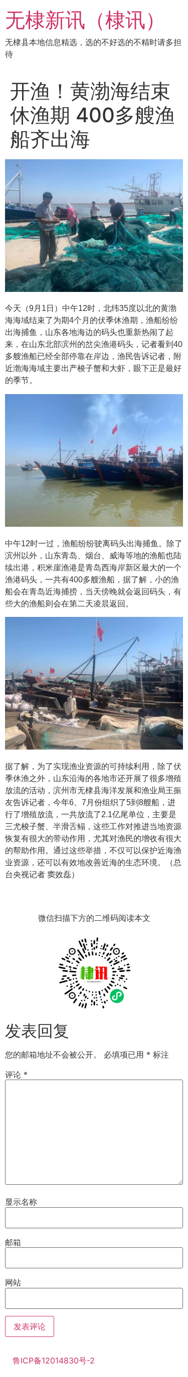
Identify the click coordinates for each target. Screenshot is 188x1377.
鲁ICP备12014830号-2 (54, 1360)
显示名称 (21, 1202)
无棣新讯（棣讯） (85, 20)
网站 (13, 1282)
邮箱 (13, 1242)
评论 (16, 1075)
